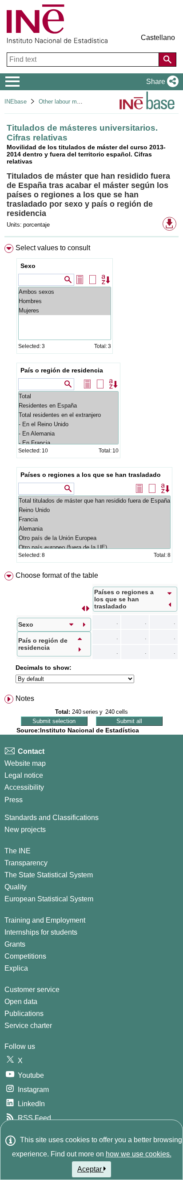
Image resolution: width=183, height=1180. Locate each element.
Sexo (28, 265)
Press (13, 800)
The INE (17, 851)
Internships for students (40, 932)
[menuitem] (91, 405)
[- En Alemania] (68, 433)
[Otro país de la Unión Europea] (94, 538)
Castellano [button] (158, 37)
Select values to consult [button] (53, 248)
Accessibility (24, 787)
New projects (25, 829)
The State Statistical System (48, 875)
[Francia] (94, 519)
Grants (14, 944)
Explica (16, 968)
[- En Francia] (68, 443)
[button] (161, 82)
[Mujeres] (65, 310)
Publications (24, 1013)
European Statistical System (48, 899)
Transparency (26, 863)
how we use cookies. (138, 1154)
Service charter (28, 1025)
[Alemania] (94, 528)
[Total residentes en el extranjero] (68, 415)
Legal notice (23, 775)
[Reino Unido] (94, 510)
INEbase (15, 101)
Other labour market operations (78, 101)
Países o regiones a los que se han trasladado (90, 474)
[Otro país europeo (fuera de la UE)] (94, 547)
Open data (20, 1001)
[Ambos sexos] (65, 291)
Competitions (25, 956)
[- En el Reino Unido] (68, 424)
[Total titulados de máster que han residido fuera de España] (94, 500)
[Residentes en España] (68, 405)
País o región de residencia (61, 370)
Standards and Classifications (51, 817)
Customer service (32, 989)
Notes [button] (25, 698)
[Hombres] (65, 301)
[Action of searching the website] (167, 59)
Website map (25, 763)
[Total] (68, 396)
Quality (15, 887)
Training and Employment (44, 920)
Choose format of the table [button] (57, 575)
